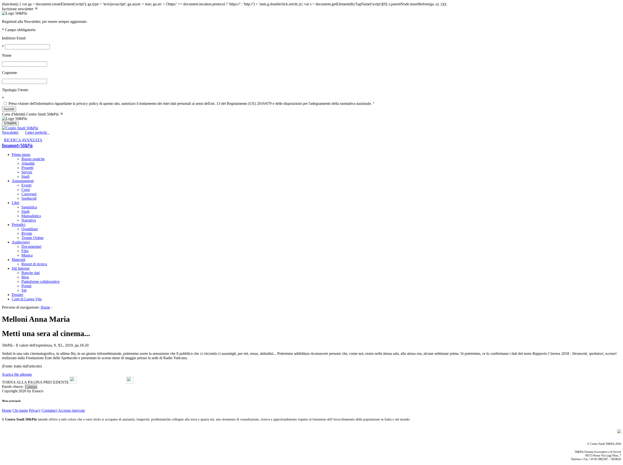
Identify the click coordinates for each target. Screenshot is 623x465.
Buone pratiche (33, 159)
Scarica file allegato (17, 374)
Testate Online (32, 238)
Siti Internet (20, 268)
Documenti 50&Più (17, 145)
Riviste (26, 233)
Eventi (26, 185)
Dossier (17, 295)
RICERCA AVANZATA (23, 140)
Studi (25, 176)
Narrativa (28, 220)
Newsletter (10, 132)
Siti (24, 290)
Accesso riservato (71, 410)
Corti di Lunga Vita (27, 299)
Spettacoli (29, 198)
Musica (27, 255)
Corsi (25, 190)
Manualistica (31, 216)
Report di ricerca (34, 264)
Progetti (27, 168)
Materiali (18, 260)
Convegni (29, 194)
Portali (26, 286)
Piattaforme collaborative (40, 281)
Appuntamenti (23, 181)
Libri (15, 203)
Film (24, 251)
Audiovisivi (21, 242)
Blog (25, 277)
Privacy (35, 410)
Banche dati (30, 273)
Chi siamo (20, 410)
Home (45, 307)
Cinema (31, 387)
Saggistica (29, 207)
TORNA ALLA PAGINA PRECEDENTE (35, 382)
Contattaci (49, 410)
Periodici (18, 225)
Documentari (31, 246)
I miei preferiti (37, 132)
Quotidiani (29, 229)
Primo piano (21, 154)
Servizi (26, 172)
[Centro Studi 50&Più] (20, 128)
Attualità (28, 163)
